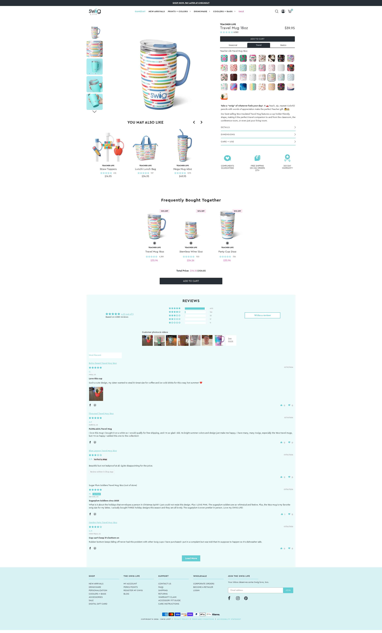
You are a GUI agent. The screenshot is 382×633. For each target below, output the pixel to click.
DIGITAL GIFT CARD (98, 604)
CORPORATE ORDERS (203, 584)
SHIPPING (163, 590)
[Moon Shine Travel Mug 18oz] (290, 87)
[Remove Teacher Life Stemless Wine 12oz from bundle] (191, 243)
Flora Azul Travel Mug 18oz (101, 414)
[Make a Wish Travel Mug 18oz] (262, 77)
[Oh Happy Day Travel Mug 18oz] (272, 87)
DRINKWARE (95, 587)
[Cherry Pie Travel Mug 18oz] (272, 68)
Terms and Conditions (203, 619)
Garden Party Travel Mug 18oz (103, 523)
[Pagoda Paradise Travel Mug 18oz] (224, 68)
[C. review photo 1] (96, 394)
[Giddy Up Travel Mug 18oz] (262, 58)
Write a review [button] (262, 315)
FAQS (160, 587)
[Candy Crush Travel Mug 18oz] (233, 87)
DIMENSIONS (228, 134)
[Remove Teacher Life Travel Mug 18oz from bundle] (154, 243)
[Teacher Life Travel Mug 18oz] (272, 77)
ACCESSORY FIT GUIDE (169, 600)
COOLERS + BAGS (97, 594)
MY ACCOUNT (130, 584)
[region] (145, 157)
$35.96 (154, 260)
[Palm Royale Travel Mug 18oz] (253, 58)
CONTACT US (164, 584)
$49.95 (182, 176)
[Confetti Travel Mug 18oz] (243, 77)
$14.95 (108, 176)
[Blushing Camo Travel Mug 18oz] (262, 68)
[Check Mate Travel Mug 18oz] (253, 87)
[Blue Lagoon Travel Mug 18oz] (243, 87)
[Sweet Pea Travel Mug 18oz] (224, 77)
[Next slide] (201, 122)
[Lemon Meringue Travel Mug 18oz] (243, 68)
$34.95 (145, 176)
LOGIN (196, 590)
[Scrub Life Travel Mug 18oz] (281, 77)
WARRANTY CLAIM (167, 597)
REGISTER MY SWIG (133, 590)
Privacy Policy (181, 619)
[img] (95, 368)
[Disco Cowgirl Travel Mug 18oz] (281, 58)
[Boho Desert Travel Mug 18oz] (224, 96)
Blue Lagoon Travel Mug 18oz (103, 451)
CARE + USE (227, 142)
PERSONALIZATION (98, 590)
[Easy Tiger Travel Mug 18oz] (243, 58)
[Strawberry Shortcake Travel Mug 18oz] (233, 68)
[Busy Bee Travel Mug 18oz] (290, 77)
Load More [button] (191, 558)
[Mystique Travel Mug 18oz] (290, 58)
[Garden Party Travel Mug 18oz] (224, 87)
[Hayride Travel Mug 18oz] (272, 58)
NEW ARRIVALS (96, 584)
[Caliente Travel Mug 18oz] (281, 87)
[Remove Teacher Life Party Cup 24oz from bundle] (227, 243)
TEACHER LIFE (108, 167)
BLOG (126, 594)
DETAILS (225, 127)
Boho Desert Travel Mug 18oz (103, 363)
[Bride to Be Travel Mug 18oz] (253, 77)
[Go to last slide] (194, 122)
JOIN (288, 590)
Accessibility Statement (229, 619)
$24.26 (190, 260)
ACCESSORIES (96, 597)
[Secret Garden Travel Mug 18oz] (290, 68)
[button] (227, 32)
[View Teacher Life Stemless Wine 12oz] (191, 224)
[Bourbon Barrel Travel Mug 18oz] (233, 77)
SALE (91, 600)
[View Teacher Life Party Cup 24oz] (227, 224)
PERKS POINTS (131, 587)
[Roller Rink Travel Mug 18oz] (262, 87)
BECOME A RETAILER (203, 587)
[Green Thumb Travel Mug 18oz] (253, 68)
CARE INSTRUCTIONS (168, 604)
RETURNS (163, 594)
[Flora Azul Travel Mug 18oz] (224, 58)
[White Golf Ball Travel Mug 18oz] (281, 68)
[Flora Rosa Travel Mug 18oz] (233, 58)
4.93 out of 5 (127, 314)
